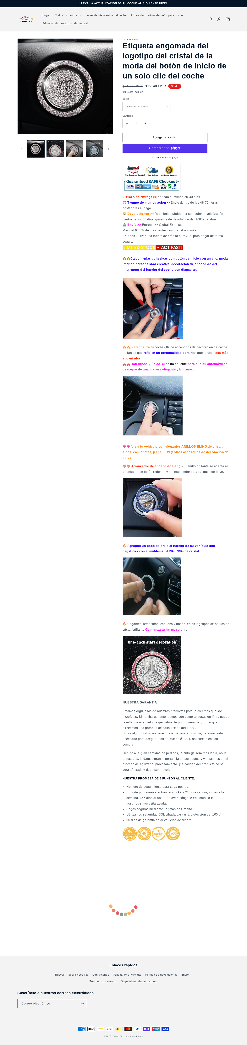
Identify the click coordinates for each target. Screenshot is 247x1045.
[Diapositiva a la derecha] (108, 148)
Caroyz (116, 1036)
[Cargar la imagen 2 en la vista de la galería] (55, 148)
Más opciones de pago (165, 157)
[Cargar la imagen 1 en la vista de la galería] (35, 148)
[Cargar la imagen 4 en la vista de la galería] (94, 148)
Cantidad (128, 115)
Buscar (59, 974)
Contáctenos (100, 974)
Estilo (126, 98)
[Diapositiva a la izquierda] (21, 148)
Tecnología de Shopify (131, 1036)
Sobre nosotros (78, 974)
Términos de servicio (103, 981)
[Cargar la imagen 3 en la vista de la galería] (75, 148)
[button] (210, 19)
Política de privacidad (127, 974)
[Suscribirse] (82, 1003)
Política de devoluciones (161, 974)
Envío (185, 974)
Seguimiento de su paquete (139, 981)
